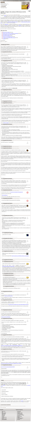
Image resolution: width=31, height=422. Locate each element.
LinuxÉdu (20, 25)
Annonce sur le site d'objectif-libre (7, 36)
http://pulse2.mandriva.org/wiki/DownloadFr (8, 266)
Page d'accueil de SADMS (6, 32)
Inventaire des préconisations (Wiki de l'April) (9, 37)
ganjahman (4, 335)
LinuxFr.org (25, 5)
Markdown (3, 41)
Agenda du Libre (3, 411)
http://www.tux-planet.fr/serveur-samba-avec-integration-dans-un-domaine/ (11, 363)
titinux (4, 179)
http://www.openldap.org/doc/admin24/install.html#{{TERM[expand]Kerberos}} (11, 345)
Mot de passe (2, 4)
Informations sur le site (19, 413)
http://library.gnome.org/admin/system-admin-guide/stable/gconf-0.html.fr (18, 304)
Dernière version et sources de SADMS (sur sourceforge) (10, 33)
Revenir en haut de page (3, 407)
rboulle (4, 14)
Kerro (4, 52)
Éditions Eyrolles (3, 414)
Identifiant (2, 3)
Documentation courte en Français (7, 34)
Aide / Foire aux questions (20, 414)
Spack (4, 103)
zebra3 (4, 300)
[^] (1, 60)
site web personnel (10, 90)
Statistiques (18, 417)
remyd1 (5, 260)
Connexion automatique (4, 5)
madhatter (4, 148)
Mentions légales (19, 411)
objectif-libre (6, 24)
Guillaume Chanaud (5, 90)
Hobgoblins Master (6, 61)
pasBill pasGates (5, 101)
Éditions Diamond (4, 413)
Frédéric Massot (5, 310)
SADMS (5, 15)
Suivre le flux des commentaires (5, 404)
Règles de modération (19, 416)
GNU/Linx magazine (6, 122)
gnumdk (4, 190)
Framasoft (3, 416)
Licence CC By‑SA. (17, 14)
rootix (14, 14)
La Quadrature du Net (4, 417)
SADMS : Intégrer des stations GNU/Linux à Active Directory (13, 12)
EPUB (6, 41)
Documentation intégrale (6, 35)
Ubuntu (4, 385)
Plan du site (18, 419)
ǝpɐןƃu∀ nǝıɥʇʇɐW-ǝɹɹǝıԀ (7, 233)
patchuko (4, 349)
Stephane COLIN (5, 365)
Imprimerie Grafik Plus (4, 419)
